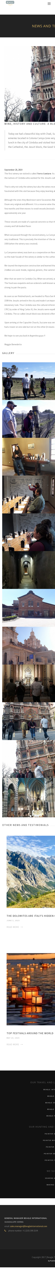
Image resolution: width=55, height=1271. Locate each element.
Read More (13, 927)
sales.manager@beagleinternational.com (28, 1226)
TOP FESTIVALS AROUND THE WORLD (30, 1033)
